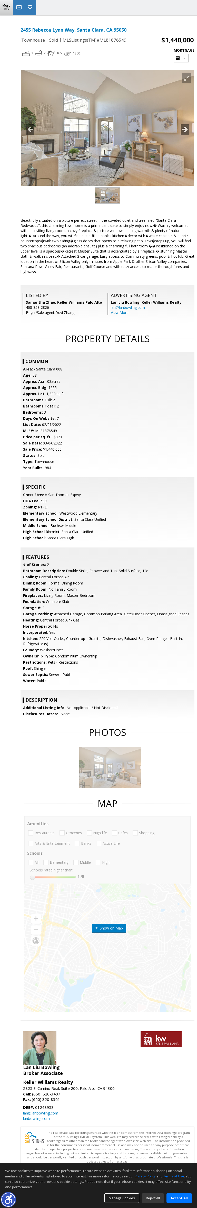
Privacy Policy (145, 1176)
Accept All (179, 1198)
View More (120, 312)
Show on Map (111, 928)
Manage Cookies (122, 1198)
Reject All (153, 1198)
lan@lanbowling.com (128, 307)
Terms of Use (173, 1176)
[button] (8, 1200)
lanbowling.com (36, 1118)
